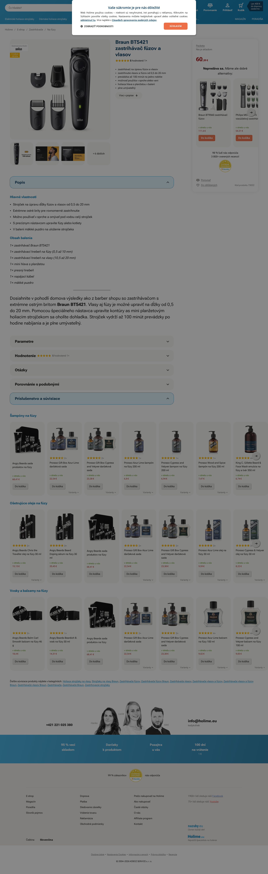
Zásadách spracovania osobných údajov (134, 20)
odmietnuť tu (88, 20)
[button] (96, 26)
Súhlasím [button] (176, 26)
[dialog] (134, 17)
